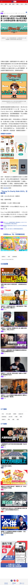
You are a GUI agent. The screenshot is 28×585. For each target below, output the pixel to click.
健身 (9, 419)
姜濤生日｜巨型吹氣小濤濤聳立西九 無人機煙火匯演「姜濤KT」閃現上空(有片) (14, 329)
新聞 (2, 467)
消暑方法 (3, 419)
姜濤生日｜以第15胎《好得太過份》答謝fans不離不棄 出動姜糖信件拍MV (14, 374)
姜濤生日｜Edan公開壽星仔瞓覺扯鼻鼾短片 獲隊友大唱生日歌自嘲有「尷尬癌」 (14, 396)
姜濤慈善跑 (15, 256)
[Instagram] (14, 581)
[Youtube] (17, 581)
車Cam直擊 (8, 413)
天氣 (3, 413)
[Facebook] (12, 581)
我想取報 (14, 583)
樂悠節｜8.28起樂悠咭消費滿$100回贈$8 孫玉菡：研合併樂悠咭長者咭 (13, 532)
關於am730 (22, 583)
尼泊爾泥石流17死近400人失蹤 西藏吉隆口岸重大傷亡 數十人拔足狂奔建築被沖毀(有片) (14, 509)
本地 (2, 534)
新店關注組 (4, 416)
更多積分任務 (21, 572)
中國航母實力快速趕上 (6, 466)
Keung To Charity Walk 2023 (7, 259)
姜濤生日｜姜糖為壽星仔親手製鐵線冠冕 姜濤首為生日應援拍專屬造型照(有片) (14, 350)
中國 (2, 511)
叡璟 (21, 416)
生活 (2, 489)
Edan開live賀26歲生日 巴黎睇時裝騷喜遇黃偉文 (13, 228)
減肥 (13, 419)
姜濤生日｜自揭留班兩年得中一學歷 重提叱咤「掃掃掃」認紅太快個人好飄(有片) (14, 307)
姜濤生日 (3, 256)
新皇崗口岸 (21, 413)
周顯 (18, 419)
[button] (1, 1)
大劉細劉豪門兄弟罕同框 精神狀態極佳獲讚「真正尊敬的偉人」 (14, 444)
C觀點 (16, 416)
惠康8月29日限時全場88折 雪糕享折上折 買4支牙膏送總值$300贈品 (13, 487)
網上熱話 (10, 416)
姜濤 (9, 256)
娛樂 (2, 13)
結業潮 (14, 413)
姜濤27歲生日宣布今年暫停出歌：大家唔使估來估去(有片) (14, 285)
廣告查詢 (6, 583)
